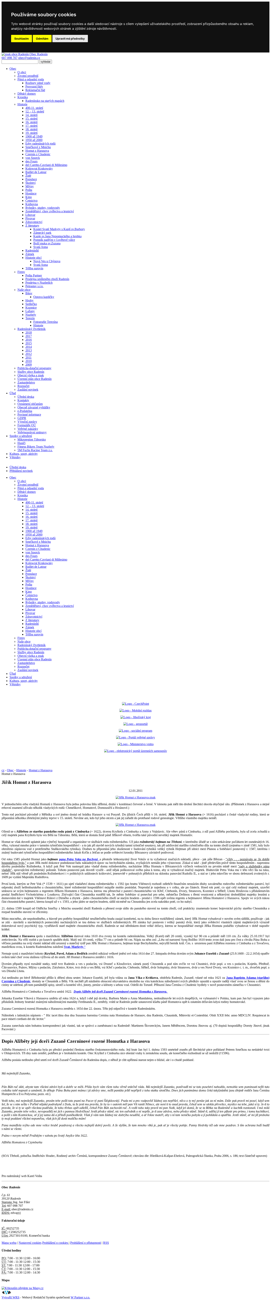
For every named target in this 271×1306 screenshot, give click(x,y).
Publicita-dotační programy (34, 368)
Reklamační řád (35, 90)
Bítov (28, 293)
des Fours (31, 161)
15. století (31, 118)
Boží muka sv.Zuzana (47, 243)
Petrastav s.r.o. (34, 286)
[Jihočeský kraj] (135, 717)
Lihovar (30, 215)
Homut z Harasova (37, 150)
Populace (31, 179)
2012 (28, 354)
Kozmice (31, 307)
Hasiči (21, 443)
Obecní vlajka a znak (30, 375)
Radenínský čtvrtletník (31, 329)
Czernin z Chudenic (37, 154)
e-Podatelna (24, 411)
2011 (28, 357)
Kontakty (23, 400)
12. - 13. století (34, 111)
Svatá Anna (40, 247)
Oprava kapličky (43, 297)
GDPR (21, 418)
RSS (106, 1242)
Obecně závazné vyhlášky (33, 407)
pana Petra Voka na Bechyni (78, 859)
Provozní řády (34, 86)
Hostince (31, 193)
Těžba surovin (34, 268)
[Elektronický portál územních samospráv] (135, 751)
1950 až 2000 (33, 140)
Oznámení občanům (30, 403)
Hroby (29, 300)
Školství (30, 182)
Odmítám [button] (42, 38)
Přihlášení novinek (21, 470)
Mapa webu (9, 1242)
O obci (21, 72)
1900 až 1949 (33, 136)
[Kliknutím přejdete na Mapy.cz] (22, 1288)
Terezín (30, 318)
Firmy (21, 272)
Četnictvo (31, 200)
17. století (31, 125)
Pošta (28, 190)
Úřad (13, 393)
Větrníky (15, 457)
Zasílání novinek (27, 389)
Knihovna (31, 204)
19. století (31, 133)
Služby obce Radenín (30, 371)
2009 (28, 364)
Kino (28, 197)
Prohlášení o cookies (55, 1242)
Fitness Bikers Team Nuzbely (35, 446)
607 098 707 (9, 57)
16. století (31, 122)
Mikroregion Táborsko (31, 439)
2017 (28, 336)
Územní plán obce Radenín (34, 379)
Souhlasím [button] (21, 38)
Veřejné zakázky (27, 428)
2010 (28, 361)
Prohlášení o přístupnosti (85, 1242)
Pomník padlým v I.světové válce (54, 239)
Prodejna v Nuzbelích (39, 282)
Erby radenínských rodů (40, 143)
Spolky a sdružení (21, 436)
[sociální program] (135, 730)
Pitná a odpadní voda (30, 79)
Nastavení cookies (30, 1242)
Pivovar (30, 218)
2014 (28, 346)
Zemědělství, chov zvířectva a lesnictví (49, 211)
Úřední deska (25, 396)
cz (3, 770)
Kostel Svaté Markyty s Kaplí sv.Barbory (59, 229)
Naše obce (24, 289)
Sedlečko (31, 304)
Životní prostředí (27, 75)
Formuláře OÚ (26, 425)
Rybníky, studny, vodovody (42, 207)
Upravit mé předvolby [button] (70, 38)
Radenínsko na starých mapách (44, 100)
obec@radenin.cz (29, 57)
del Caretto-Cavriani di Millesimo (46, 165)
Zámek (29, 254)
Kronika (22, 97)
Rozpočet (23, 386)
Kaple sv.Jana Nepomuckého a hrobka (57, 236)
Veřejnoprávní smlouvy (32, 432)
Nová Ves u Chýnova (46, 261)
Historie (22, 104)
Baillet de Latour (35, 172)
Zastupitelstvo (26, 382)
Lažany (30, 311)
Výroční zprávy (27, 421)
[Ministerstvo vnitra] (136, 744)
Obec (13, 68)
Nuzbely (30, 314)
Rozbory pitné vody (37, 83)
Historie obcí (33, 257)
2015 (28, 343)
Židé (28, 175)
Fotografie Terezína (45, 321)
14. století (31, 115)
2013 (28, 350)
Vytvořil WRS (10, 1297)
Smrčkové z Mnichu (38, 147)
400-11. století (34, 108)
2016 (28, 339)
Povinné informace (29, 414)
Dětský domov (26, 93)
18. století (31, 129)
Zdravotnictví (33, 222)
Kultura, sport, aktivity (24, 453)
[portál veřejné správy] (135, 737)
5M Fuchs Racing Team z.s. (35, 450)
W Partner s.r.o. (80, 1297)
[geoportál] (135, 724)
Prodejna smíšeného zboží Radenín (47, 279)
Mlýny (29, 186)
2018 (28, 332)
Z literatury (32, 225)
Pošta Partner (33, 275)
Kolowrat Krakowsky (39, 168)
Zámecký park (42, 232)
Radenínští (32, 250)
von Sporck (32, 157)
